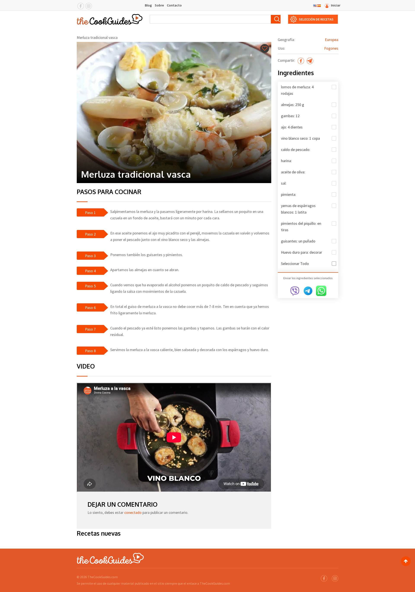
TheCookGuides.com (103, 577)
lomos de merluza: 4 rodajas (297, 90)
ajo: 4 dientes (292, 127)
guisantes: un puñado (298, 241)
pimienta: (288, 194)
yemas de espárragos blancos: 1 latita (298, 209)
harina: (286, 160)
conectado (133, 512)
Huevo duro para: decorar (301, 252)
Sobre (159, 5)
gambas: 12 (290, 115)
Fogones (331, 48)
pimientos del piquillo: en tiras (301, 226)
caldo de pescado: (295, 149)
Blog (148, 5)
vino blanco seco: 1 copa (300, 138)
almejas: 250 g (292, 104)
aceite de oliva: (293, 171)
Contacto (174, 5)
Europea (331, 39)
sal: (283, 183)
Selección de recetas (316, 19)
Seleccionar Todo (295, 263)
